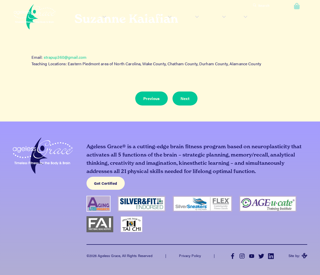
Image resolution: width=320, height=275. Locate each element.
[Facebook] (232, 255)
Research (124, 16)
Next (185, 98)
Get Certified (105, 183)
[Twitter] (261, 255)
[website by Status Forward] (304, 255)
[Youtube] (251, 255)
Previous (151, 98)
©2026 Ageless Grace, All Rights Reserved (119, 255)
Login (279, 5)
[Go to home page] (35, 17)
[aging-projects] (102, 214)
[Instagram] (242, 255)
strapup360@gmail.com (65, 57)
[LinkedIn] (271, 255)
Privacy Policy (190, 255)
